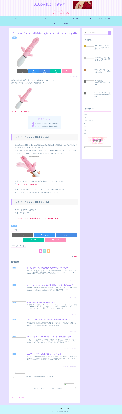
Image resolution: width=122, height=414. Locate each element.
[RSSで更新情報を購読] (48, 251)
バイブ (14, 225)
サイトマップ (54, 409)
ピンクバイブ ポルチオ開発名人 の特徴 (46, 123)
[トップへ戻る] (119, 411)
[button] (67, 71)
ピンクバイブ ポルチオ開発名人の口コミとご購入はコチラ (36, 218)
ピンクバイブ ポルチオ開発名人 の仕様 (46, 126)
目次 (43, 119)
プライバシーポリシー (65, 409)
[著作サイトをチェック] (40, 251)
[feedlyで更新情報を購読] (44, 251)
